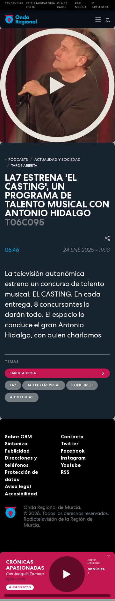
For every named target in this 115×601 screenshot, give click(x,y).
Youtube (71, 465)
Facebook (72, 451)
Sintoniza (16, 444)
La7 (13, 385)
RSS (65, 472)
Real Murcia (80, 5)
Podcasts (18, 159)
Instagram (73, 458)
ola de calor (62, 5)
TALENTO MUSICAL (43, 385)
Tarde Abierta (23, 373)
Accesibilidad (21, 494)
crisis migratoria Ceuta (40, 5)
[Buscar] (106, 19)
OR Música (96, 569)
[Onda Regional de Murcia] (21, 19)
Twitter (69, 444)
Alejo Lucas (21, 397)
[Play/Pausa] (67, 574)
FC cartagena (100, 5)
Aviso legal (18, 486)
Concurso (82, 385)
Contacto (72, 437)
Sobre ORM (18, 437)
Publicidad (17, 451)
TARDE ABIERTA (24, 165)
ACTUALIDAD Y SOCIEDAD (57, 159)
